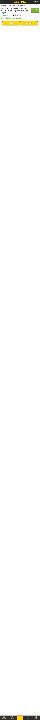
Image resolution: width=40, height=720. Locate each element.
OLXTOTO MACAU (23, 6)
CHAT (36, 718)
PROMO (4, 718)
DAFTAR (29, 23)
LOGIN (11, 23)
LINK (28, 718)
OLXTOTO (3, 6)
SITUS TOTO (12, 6)
